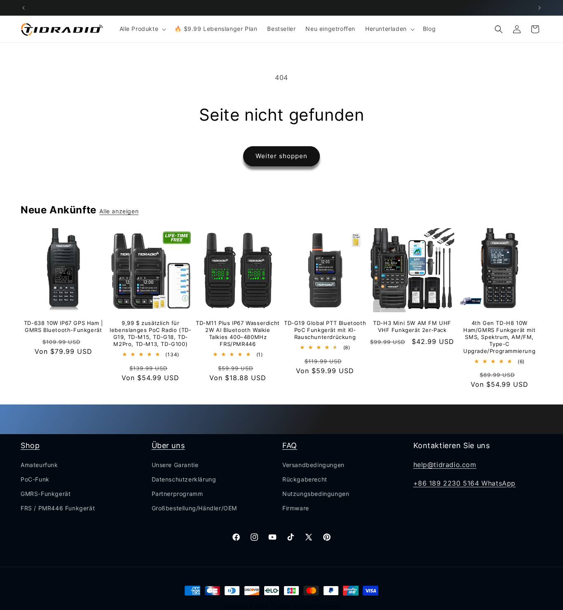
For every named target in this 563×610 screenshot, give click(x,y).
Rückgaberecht (304, 479)
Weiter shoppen (281, 156)
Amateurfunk (39, 464)
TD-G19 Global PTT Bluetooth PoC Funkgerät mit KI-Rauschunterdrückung (325, 330)
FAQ (289, 445)
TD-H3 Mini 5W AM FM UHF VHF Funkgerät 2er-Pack (412, 326)
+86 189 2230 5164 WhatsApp (464, 483)
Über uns (168, 445)
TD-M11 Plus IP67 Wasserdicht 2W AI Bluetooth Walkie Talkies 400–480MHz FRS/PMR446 (238, 333)
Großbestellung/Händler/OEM (194, 508)
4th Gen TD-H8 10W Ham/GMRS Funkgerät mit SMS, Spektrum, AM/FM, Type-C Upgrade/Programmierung (499, 337)
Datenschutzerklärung (184, 479)
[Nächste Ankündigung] (539, 8)
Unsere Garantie (175, 464)
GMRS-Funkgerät (45, 493)
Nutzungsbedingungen (315, 493)
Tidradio (281, 606)
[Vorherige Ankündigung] (23, 8)
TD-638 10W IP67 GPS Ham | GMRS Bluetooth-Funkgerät (63, 326)
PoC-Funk (35, 479)
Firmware (295, 508)
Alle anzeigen (118, 211)
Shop (30, 445)
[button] (142, 28)
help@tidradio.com (444, 464)
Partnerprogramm (177, 493)
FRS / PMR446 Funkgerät (58, 508)
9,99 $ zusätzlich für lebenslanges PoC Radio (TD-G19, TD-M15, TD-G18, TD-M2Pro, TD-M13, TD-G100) (150, 333)
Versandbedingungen (313, 464)
